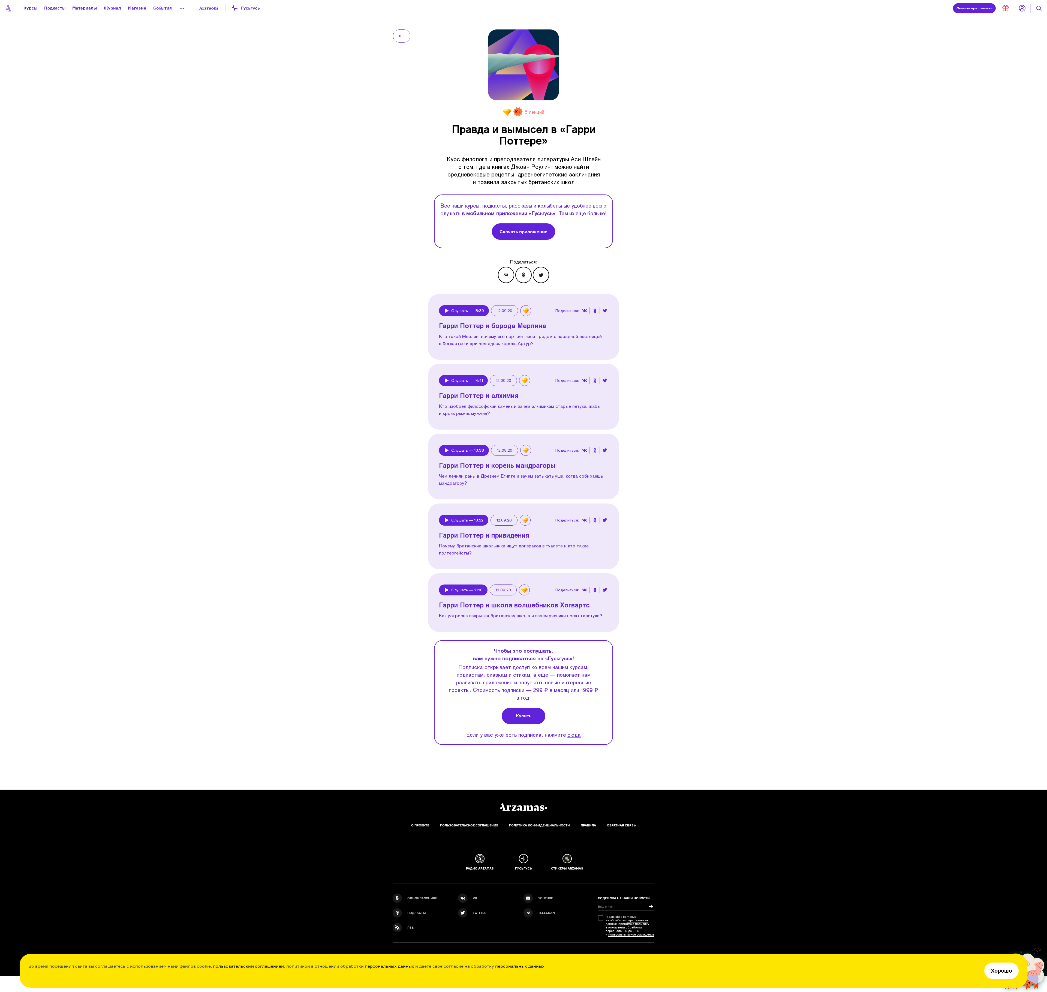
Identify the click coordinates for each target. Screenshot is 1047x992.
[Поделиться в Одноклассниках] (523, 275)
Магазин (137, 8)
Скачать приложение (523, 231)
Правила (588, 825)
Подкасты (54, 8)
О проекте (420, 825)
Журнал (112, 8)
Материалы (84, 8)
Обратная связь (621, 825)
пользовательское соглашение (631, 934)
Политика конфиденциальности (539, 825)
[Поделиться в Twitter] (541, 275)
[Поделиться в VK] (506, 275)
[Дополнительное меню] (181, 8)
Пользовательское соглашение (469, 825)
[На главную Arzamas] (8, 8)
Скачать (974, 8)
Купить (523, 715)
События (162, 8)
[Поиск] (1038, 8)
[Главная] (523, 807)
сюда (574, 735)
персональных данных (389, 966)
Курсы (30, 8)
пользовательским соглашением (248, 966)
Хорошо (1001, 971)
